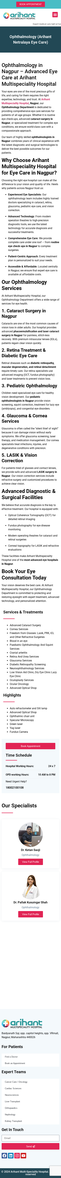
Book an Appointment (15, 1063)
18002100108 (15, 787)
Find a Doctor (11, 1057)
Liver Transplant (12, 1101)
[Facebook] (4, 1155)
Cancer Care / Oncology (16, 1082)
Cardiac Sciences (13, 1088)
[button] (55, 14)
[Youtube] (23, 1155)
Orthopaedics (11, 1108)
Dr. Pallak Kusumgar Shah (30, 902)
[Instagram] (17, 1155)
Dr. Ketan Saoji (30, 850)
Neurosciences (12, 1095)
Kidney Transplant (13, 1121)
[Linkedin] (11, 1155)
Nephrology (10, 1114)
